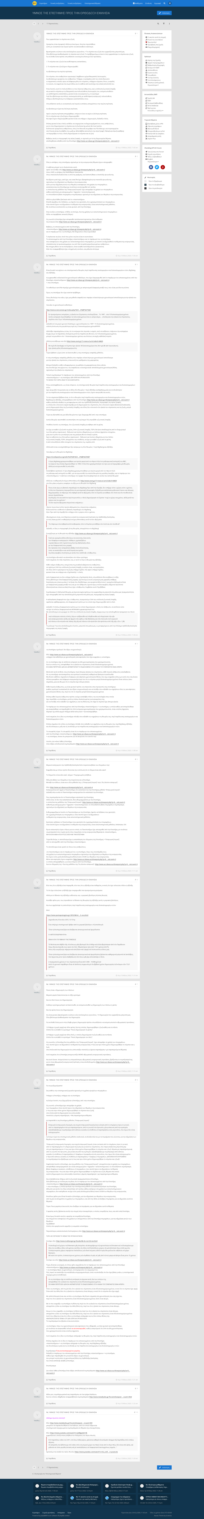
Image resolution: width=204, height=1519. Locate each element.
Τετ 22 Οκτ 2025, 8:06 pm (120, 1503)
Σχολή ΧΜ (151, 98)
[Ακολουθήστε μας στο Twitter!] (157, 167)
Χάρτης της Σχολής (154, 60)
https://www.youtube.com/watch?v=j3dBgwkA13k (68, 1433)
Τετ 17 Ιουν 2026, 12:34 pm (83, 1491)
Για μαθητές (151, 75)
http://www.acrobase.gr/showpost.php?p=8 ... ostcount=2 (83, 170)
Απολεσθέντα (152, 70)
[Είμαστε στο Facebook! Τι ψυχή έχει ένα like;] (151, 167)
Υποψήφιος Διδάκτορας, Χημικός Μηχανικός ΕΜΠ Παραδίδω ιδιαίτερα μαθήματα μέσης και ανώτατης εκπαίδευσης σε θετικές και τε (157, 1487)
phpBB (43, 1516)
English (150, 159)
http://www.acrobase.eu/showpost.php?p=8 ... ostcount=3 (97, 744)
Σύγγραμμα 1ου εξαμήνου (120, 1497)
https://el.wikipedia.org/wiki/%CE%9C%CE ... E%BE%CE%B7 (68, 457)
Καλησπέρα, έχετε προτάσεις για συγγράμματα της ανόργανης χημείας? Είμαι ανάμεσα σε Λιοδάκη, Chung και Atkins (122, 1499)
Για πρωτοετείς (153, 78)
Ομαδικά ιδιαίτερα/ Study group (123, 1485)
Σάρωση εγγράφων (154, 126)
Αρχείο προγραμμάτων (155, 63)
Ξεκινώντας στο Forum (155, 152)
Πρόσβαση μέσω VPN (155, 124)
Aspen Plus (151, 139)
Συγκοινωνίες (152, 73)
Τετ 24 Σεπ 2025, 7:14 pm (153, 1503)
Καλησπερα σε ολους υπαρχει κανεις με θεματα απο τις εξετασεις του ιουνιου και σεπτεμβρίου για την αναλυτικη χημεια (157, 1499)
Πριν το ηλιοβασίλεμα (156, 185)
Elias (106, 1491)
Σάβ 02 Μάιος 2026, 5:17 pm (118, 1491)
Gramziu (169, 1516)
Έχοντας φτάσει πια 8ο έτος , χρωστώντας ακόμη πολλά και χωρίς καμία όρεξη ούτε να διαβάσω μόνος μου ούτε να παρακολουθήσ (122, 1487)
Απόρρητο (61, 1513)
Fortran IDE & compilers (155, 134)
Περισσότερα (152, 85)
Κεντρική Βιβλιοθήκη (155, 103)
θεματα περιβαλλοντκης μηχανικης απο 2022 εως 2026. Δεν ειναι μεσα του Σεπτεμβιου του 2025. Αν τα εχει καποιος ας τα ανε (52, 1487)
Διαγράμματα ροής (154, 136)
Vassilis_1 (37, 42)
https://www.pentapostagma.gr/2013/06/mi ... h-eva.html (67, 915)
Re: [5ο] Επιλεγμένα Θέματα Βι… (53, 1497)
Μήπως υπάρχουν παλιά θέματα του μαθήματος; (52, 1499)
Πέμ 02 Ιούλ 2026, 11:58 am (49, 1491)
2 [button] (38, 24)
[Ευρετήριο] (34, 3)
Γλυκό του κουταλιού (155, 40)
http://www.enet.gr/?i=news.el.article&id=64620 (85, 341)
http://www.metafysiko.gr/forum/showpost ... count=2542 (110, 1397)
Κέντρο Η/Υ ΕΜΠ (153, 68)
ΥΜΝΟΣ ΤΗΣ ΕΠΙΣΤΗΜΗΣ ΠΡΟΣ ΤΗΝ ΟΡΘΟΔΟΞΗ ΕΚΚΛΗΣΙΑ (71, 13)
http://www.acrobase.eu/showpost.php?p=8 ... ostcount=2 (71, 654)
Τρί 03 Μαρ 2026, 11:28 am (153, 1491)
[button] (43, 24)
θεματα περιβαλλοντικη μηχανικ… (54, 1485)
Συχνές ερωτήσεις (154, 154)
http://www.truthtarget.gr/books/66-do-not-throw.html (77, 1241)
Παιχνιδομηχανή (153, 47)
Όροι (69, 1513)
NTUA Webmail (152, 106)
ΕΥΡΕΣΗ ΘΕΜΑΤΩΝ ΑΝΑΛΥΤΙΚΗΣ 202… (160, 1497)
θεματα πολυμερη (82, 1487)
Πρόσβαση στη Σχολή (155, 45)
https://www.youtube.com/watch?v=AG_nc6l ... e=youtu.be (96, 1452)
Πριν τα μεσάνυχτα (155, 188)
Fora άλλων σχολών (154, 111)
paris (37, 1491)
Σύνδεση (148, 3)
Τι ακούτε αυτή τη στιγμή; (156, 37)
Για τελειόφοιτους (154, 80)
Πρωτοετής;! (152, 42)
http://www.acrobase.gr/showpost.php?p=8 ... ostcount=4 (80, 229)
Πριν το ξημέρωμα (155, 181)
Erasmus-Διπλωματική (155, 83)
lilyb (36, 1503)
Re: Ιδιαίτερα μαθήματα (155, 1485)
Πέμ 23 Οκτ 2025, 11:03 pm (86, 1503)
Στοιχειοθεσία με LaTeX (156, 131)
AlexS (142, 1491)
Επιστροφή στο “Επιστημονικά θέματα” (47, 1474)
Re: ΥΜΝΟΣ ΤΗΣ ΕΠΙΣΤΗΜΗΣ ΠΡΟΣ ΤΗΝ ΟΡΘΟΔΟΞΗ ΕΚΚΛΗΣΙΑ (71, 156)
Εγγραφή (157, 3)
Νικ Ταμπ (73, 1503)
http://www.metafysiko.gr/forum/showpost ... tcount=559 (71, 1423)
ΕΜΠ (149, 101)
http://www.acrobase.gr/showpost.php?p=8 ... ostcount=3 (98, 141)
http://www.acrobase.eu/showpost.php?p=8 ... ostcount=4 (94, 734)
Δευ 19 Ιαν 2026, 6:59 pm (47, 1503)
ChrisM (142, 1503)
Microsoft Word (153, 129)
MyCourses (151, 108)
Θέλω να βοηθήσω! (154, 157)
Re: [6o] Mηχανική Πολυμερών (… (88, 1485)
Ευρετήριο (36, 1513)
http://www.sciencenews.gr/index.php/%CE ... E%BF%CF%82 (68, 310)
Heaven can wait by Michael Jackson (87, 1499)
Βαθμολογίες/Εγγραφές (156, 65)
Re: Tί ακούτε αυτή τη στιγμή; (87, 1497)
